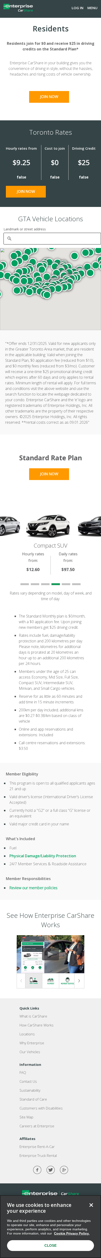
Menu (92, 7)
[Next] (79, 980)
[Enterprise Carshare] (18, 8)
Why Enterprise (31, 1043)
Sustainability (29, 1090)
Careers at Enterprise (36, 1126)
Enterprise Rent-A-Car (37, 1146)
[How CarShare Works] (33, 980)
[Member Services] (67, 981)
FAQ (22, 1072)
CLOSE (50, 1245)
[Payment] (50, 981)
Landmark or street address (25, 229)
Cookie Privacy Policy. (71, 1233)
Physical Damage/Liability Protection (42, 855)
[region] (50, 1226)
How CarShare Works (36, 1025)
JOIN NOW (49, 96)
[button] (85, 253)
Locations (27, 1034)
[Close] (91, 1205)
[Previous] (22, 980)
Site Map (26, 1117)
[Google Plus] (64, 1170)
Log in (77, 7)
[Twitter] (51, 1170)
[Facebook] (37, 1170)
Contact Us (28, 1081)
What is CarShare (33, 1016)
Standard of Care (33, 1099)
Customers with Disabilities (41, 1108)
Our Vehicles (29, 1051)
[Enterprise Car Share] (50, 1193)
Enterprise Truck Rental (38, 1155)
